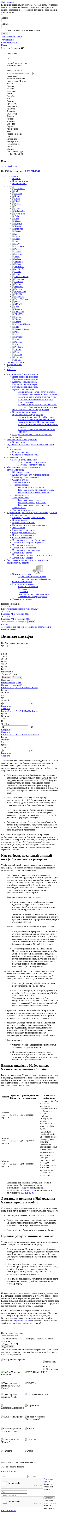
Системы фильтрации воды (25, 455)
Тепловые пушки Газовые (30, 500)
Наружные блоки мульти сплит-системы (37, 404)
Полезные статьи (20, 181)
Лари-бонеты (18, 527)
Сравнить (5, 708)
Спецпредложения (34, 1338)
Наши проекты (19, 183)
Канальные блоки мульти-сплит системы (37, 394)
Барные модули (19, 515)
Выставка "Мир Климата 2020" (16, 619)
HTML (16, 1344)
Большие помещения (28, 586)
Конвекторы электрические (25, 477)
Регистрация (8, 40)
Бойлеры (16, 449)
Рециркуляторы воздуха (24, 584)
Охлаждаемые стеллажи (24, 532)
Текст (6, 1344)
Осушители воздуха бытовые (32, 576)
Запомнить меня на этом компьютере (22, 30)
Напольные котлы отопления (32, 462)
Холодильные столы (22, 553)
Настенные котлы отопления (32, 465)
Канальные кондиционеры (25, 379)
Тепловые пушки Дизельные (32, 502)
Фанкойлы (17, 437)
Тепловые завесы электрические (33, 492)
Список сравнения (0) (11, 685)
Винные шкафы (20, 520)
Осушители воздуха (22, 574)
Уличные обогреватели (23, 510)
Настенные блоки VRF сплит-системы (36, 429)
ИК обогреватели (20, 472)
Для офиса (23, 591)
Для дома (22, 589)
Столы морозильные (22, 537)
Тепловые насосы (21, 495)
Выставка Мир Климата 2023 (15, 614)
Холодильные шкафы (22, 558)
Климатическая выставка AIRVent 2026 (20, 609)
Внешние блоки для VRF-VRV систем (36, 417)
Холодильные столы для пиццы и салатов (32, 555)
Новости (16, 178)
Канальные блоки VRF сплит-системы (36, 419)
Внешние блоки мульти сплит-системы (37, 392)
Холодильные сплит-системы (26, 550)
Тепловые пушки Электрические (34, 505)
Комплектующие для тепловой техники (31, 475)
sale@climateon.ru (9, 166)
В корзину (6, 706)
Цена (18, 682)
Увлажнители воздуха (23, 599)
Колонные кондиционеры (24, 384)
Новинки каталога (13, 1338)
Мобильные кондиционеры (25, 387)
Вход (3, 42)
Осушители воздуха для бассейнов (34, 579)
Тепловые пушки (20, 497)
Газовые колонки (20, 452)
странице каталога (23, 1320)
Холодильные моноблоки (24, 548)
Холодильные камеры (23, 545)
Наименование (8, 682)
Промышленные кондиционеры (27, 414)
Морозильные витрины (23, 530)
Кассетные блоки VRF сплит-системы (36, 422)
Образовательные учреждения (32, 596)
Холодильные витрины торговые (28, 542)
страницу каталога (29, 1190)
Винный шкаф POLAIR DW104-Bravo (19, 711)
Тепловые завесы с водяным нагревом (36, 490)
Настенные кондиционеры (25, 377)
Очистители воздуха (22, 581)
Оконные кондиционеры (24, 412)
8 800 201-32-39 (26, 1193)
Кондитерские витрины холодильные (30, 525)
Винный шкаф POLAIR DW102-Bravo (19, 687)
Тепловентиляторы (21, 482)
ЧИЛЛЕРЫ (23, 432)
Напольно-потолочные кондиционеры (30, 409)
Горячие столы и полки (23, 522)
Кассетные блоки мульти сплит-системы (37, 397)
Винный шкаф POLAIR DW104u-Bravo (20, 734)
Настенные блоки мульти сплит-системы (37, 407)
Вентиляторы (19, 442)
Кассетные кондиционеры (25, 382)
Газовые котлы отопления (25, 460)
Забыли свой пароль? (12, 36)
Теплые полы (19, 507)
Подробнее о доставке (17, 63)
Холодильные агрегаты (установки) (29, 540)
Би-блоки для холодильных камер (28, 517)
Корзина (5, 45)
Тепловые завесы (20, 485)
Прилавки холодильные (24, 535)
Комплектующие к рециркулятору (34, 594)
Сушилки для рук (21, 480)
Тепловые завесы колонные (31, 487)
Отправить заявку (49, 1480)
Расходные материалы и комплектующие (32, 434)
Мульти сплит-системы (23, 389)
